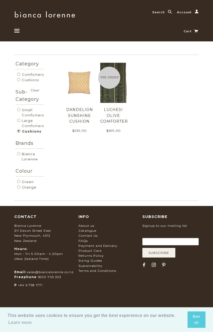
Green (27, 182)
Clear (35, 90)
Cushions (30, 80)
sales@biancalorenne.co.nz (50, 272)
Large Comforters (32, 123)
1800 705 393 (49, 277)
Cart (188, 31)
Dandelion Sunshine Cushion (79, 115)
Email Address (167, 234)
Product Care (90, 251)
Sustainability (90, 266)
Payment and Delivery (97, 246)
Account (184, 12)
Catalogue (87, 231)
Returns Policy (91, 256)
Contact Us (88, 235)
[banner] (44, 14)
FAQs (83, 241)
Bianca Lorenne (29, 156)
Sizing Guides (90, 260)
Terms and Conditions (97, 271)
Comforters (32, 74)
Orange (28, 187)
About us (86, 226)
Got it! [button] (196, 319)
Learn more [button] (20, 322)
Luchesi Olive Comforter (114, 115)
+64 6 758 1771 (30, 285)
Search (159, 12)
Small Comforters (32, 112)
